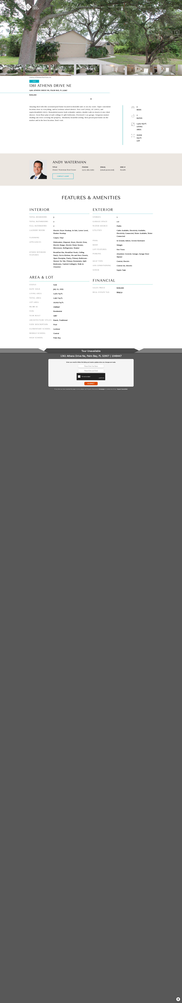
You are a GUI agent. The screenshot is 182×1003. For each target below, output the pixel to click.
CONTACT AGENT (63, 176)
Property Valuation (115, 7)
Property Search (99, 7)
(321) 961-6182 (88, 170)
